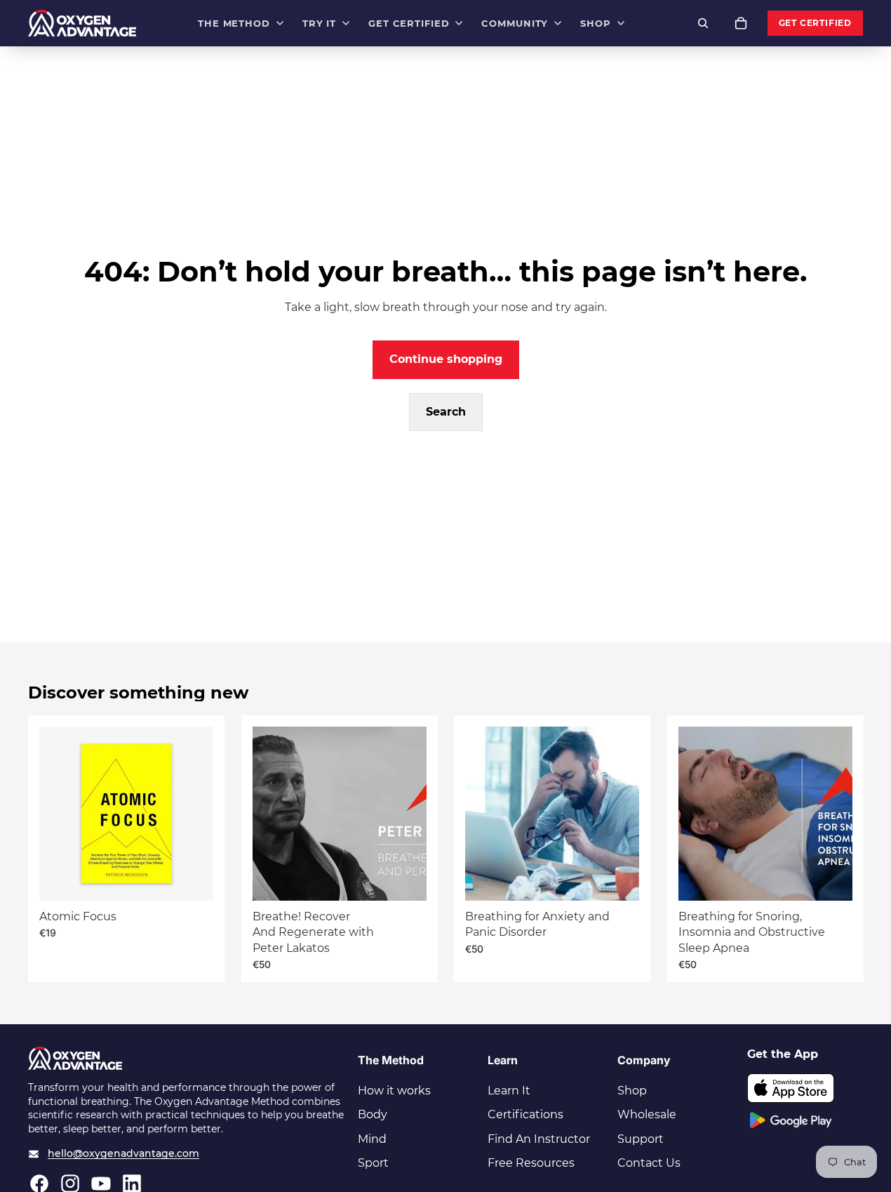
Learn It (509, 1090)
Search (446, 411)
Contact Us (649, 1163)
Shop (632, 1090)
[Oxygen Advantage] (82, 23)
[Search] (703, 23)
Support (640, 1139)
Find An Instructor (539, 1139)
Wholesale (646, 1114)
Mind (372, 1139)
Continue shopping (445, 359)
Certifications (525, 1114)
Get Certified (815, 23)
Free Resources (531, 1163)
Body (372, 1114)
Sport (373, 1163)
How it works (394, 1090)
